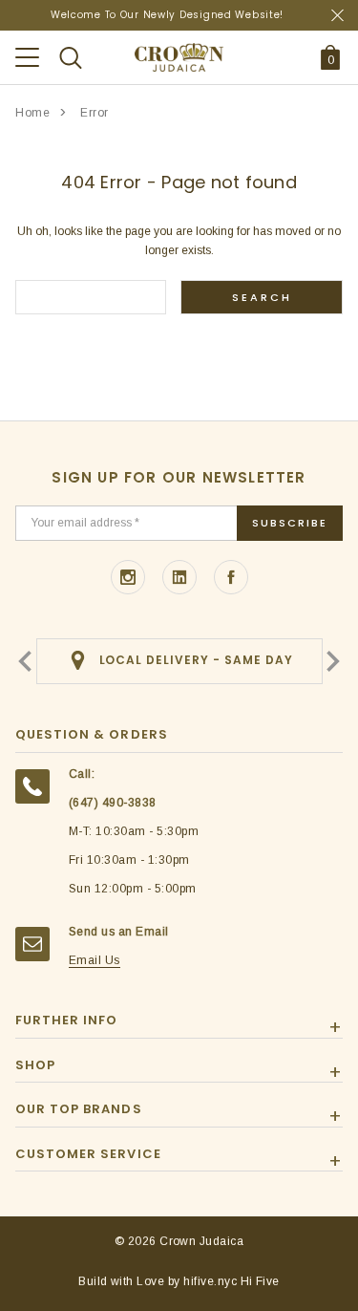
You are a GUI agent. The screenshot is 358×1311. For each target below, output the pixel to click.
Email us (94, 960)
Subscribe (289, 522)
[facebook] (231, 577)
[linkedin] (179, 577)
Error (94, 112)
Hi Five (260, 1281)
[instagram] (128, 577)
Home (32, 112)
